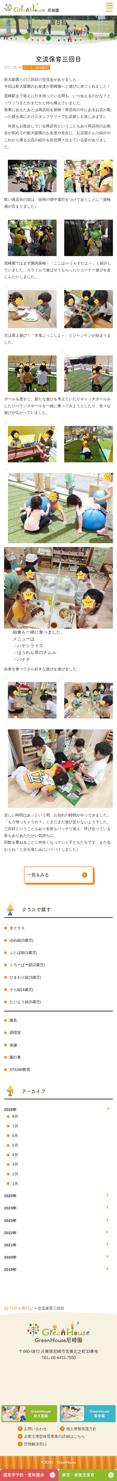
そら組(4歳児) (21, 989)
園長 (13, 1020)
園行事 (15, 1057)
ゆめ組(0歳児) (21, 940)
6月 (15, 1135)
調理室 (15, 1032)
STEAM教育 (20, 1069)
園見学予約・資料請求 (23, 1475)
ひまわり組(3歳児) (25, 977)
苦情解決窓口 (35, 1444)
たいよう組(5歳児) (25, 1002)
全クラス (17, 928)
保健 (13, 1045)
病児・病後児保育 (78, 1475)
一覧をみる (38, 874)
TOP (12, 1308)
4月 (15, 1155)
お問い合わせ (35, 1429)
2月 (15, 1174)
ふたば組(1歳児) (23, 952)
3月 (15, 1164)
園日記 (27, 1308)
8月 (15, 1116)
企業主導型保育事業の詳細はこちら (54, 1436)
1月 (15, 1183)
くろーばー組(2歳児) (27, 965)
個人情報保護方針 (81, 1429)
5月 (15, 1145)
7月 (15, 1126)
